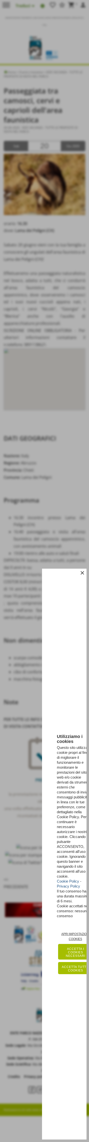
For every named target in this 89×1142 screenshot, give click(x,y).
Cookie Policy (68, 881)
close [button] (82, 573)
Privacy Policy (68, 886)
